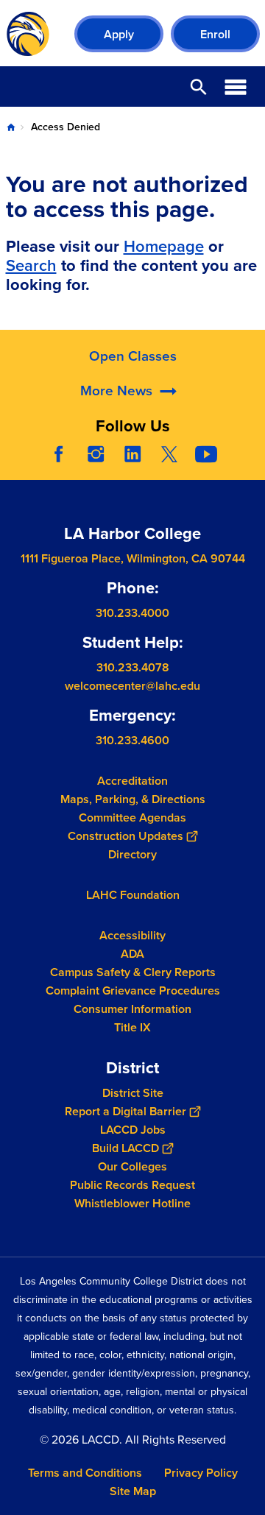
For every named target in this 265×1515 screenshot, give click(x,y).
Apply (119, 34)
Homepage (164, 246)
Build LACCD (125, 1148)
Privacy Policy (201, 1472)
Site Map (133, 1491)
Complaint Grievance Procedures (133, 990)
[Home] (28, 34)
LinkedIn (132, 454)
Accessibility (132, 935)
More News (116, 390)
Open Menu (235, 86)
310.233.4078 (132, 667)
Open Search (198, 86)
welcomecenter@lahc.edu (132, 685)
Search (31, 265)
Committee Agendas (132, 817)
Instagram (96, 454)
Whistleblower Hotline (132, 1203)
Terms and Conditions (85, 1472)
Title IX (132, 1027)
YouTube (206, 454)
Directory (132, 854)
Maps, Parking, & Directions (132, 799)
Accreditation (132, 780)
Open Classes (133, 356)
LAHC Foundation (133, 894)
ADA (132, 953)
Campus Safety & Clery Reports (133, 972)
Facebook (59, 454)
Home (11, 127)
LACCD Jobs (133, 1129)
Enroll (215, 34)
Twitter (169, 454)
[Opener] (250, 465)
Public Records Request (132, 1184)
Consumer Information (132, 1008)
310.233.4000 (132, 612)
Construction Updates (125, 835)
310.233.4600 (132, 740)
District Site (132, 1092)
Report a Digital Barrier (125, 1111)
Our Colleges (132, 1166)
